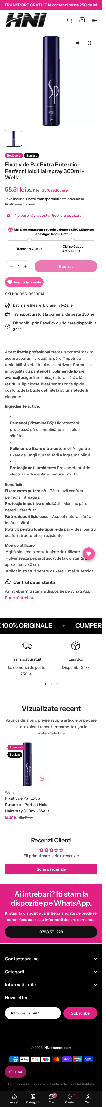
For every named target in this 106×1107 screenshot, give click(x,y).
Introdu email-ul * (25, 1013)
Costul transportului (42, 199)
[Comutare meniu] (94, 19)
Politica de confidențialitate (72, 1084)
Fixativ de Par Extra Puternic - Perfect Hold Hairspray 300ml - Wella (27, 804)
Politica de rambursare (26, 1084)
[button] (77, 43)
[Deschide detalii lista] (89, 553)
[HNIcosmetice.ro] (26, 20)
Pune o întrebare (20, 598)
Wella (9, 792)
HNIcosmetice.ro (57, 1047)
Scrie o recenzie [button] (51, 869)
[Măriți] (51, 81)
